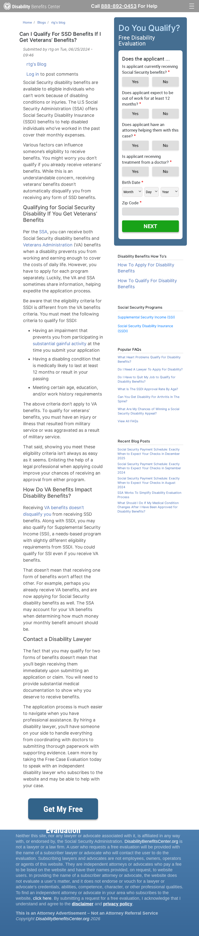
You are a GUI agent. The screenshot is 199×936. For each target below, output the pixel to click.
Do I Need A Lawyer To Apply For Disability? (150, 369)
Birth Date (131, 182)
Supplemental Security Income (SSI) (146, 317)
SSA (43, 231)
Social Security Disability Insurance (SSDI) (145, 328)
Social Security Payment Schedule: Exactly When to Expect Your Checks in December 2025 (148, 454)
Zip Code (130, 203)
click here (42, 898)
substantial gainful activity (59, 343)
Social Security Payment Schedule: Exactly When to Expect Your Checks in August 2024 (148, 483)
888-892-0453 (119, 6)
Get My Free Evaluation (63, 811)
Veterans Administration (48, 244)
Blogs (41, 22)
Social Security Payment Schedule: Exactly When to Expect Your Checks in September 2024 (149, 468)
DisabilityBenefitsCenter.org (151, 841)
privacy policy (117, 903)
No (165, 81)
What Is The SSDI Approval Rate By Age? (148, 389)
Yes (135, 81)
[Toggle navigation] (191, 5)
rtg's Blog (36, 64)
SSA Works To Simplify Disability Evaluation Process (149, 495)
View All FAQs (128, 421)
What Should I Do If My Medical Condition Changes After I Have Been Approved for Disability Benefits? (148, 507)
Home (27, 22)
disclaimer (82, 903)
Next (150, 226)
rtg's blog (58, 22)
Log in (32, 74)
